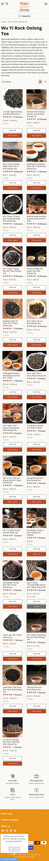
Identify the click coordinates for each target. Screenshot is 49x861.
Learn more (14, 849)
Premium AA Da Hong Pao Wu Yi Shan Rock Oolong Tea (35, 114)
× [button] (27, 832)
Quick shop (12, 130)
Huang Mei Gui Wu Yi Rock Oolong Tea (35, 479)
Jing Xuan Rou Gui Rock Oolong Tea (34, 688)
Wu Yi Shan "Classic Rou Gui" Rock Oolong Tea (12, 271)
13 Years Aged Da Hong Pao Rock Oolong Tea (12, 113)
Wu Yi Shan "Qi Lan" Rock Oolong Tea (35, 322)
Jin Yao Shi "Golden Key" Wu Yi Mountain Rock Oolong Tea (11, 742)
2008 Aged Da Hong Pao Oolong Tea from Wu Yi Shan (11, 375)
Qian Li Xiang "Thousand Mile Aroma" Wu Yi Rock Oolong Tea (36, 585)
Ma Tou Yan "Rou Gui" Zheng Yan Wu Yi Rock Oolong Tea (12, 480)
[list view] (45, 81)
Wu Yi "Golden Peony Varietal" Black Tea (11, 531)
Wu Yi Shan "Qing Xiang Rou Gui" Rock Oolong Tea (36, 637)
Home (3, 22)
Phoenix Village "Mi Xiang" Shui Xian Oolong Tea (35, 271)
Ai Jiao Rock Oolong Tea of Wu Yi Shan (35, 427)
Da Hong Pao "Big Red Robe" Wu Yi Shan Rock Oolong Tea (36, 166)
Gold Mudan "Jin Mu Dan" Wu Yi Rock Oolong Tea (11, 585)
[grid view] (40, 81)
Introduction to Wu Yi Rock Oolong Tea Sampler (35, 532)
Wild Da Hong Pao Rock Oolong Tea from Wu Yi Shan (36, 218)
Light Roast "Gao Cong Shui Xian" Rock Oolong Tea (12, 689)
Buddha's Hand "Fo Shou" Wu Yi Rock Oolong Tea (10, 323)
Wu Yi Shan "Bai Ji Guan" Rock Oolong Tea (36, 374)
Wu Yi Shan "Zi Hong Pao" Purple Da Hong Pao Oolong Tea (11, 218)
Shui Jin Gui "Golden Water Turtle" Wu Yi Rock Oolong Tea (11, 166)
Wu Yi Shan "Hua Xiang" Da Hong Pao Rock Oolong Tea (11, 428)
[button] (17, 859)
